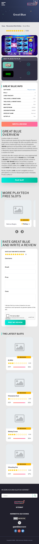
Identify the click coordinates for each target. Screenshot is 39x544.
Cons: (7, 291)
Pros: (6, 277)
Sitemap (19, 507)
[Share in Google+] (19, 530)
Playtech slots (32, 89)
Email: (7, 267)
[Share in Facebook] (15, 530)
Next (20, 77)
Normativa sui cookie (19, 514)
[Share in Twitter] (22, 530)
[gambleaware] (19, 527)
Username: (8, 258)
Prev (20, 61)
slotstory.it (21, 540)
